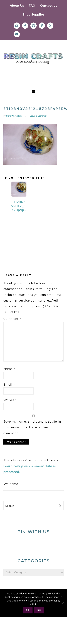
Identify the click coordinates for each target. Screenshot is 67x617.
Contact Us (48, 5)
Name (9, 369)
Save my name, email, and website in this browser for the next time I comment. (32, 427)
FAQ (32, 5)
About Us (17, 5)
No (39, 610)
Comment (12, 319)
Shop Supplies (33, 14)
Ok (27, 610)
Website (9, 400)
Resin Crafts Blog (33, 66)
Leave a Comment (39, 116)
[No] (62, 603)
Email (9, 384)
